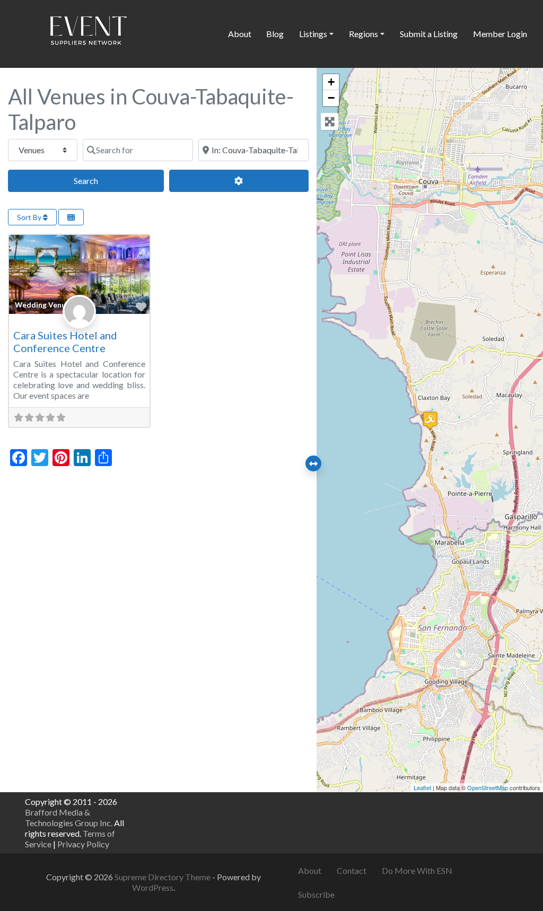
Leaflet (422, 787)
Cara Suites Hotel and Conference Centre (65, 341)
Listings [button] (313, 34)
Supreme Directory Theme (163, 877)
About (239, 34)
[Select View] (71, 217)
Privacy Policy (83, 844)
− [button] (331, 97)
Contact (351, 870)
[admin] (79, 323)
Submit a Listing (429, 34)
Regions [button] (363, 34)
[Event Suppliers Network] (88, 32)
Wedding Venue (42, 305)
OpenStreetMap (487, 787)
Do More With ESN (417, 870)
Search (98, 180)
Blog (275, 34)
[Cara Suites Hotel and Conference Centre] (430, 420)
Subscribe (316, 894)
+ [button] (331, 82)
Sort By (30, 217)
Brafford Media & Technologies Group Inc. (68, 817)
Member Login (500, 34)
